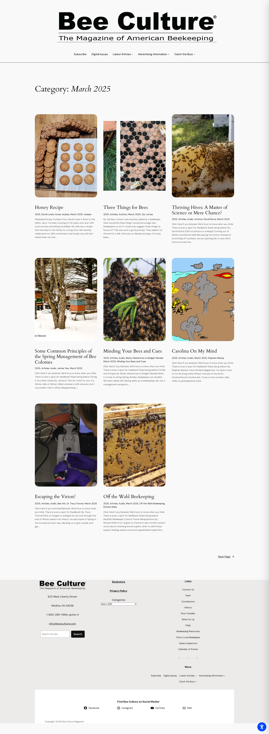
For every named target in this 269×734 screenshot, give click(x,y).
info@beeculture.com (62, 623)
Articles (114, 214)
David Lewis (47, 214)
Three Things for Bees (125, 207)
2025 (37, 214)
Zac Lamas (147, 214)
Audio (190, 219)
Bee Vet (61, 503)
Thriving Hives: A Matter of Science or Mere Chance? (199, 210)
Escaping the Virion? (55, 497)
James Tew (63, 368)
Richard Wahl (110, 507)
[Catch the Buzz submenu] (194, 54)
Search (78, 634)
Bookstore (118, 581)
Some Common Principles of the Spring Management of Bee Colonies (65, 356)
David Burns (210, 219)
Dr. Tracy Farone (75, 503)
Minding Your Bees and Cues (132, 351)
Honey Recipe (49, 207)
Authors (123, 214)
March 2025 (76, 214)
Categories (118, 600)
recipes (87, 214)
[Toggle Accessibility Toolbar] (262, 727)
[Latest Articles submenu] (132, 54)
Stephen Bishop (216, 358)
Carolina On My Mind (194, 351)
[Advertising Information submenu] (168, 54)
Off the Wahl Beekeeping (128, 497)
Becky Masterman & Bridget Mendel (144, 358)
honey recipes (62, 214)
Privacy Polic (118, 591)
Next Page (226, 556)
